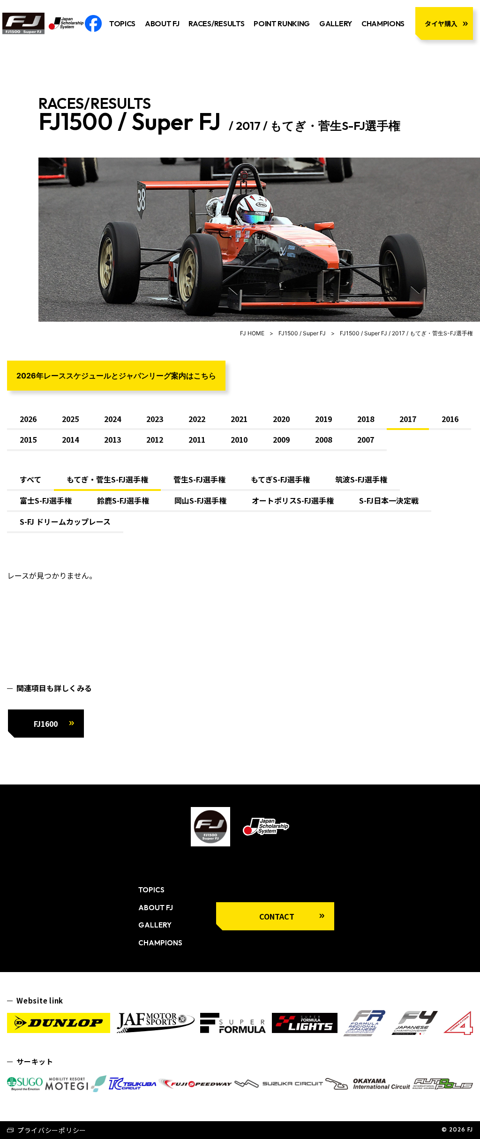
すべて (30, 479)
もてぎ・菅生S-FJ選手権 (107, 479)
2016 (450, 418)
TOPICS (122, 23)
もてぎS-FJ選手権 (280, 479)
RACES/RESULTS (216, 23)
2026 (28, 418)
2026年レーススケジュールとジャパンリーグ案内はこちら (116, 375)
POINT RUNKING (282, 23)
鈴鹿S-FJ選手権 (123, 500)
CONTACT (276, 916)
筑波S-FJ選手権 (361, 479)
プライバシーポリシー (51, 1130)
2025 (70, 418)
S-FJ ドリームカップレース (65, 521)
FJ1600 (46, 723)
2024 (112, 418)
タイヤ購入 (441, 23)
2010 (239, 439)
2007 (365, 439)
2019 (323, 418)
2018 (365, 418)
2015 (28, 439)
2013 (112, 439)
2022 (196, 418)
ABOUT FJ (162, 23)
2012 (154, 439)
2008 (323, 439)
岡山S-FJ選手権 (200, 500)
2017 (407, 418)
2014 (70, 439)
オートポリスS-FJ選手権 (293, 500)
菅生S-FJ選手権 (199, 479)
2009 (281, 439)
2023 (154, 418)
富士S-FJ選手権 (46, 500)
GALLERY (335, 23)
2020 (281, 418)
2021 (239, 418)
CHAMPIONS (383, 23)
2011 (196, 439)
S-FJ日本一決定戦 (389, 500)
